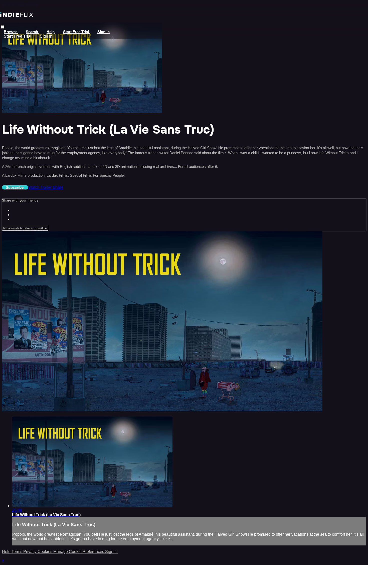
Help (51, 32)
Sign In (46, 36)
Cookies (45, 551)
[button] (2, 27)
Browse (11, 32)
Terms (17, 551)
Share (58, 187)
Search (32, 32)
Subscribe (15, 187)
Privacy (30, 551)
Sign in (103, 32)
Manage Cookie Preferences (79, 551)
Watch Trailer (40, 187)
